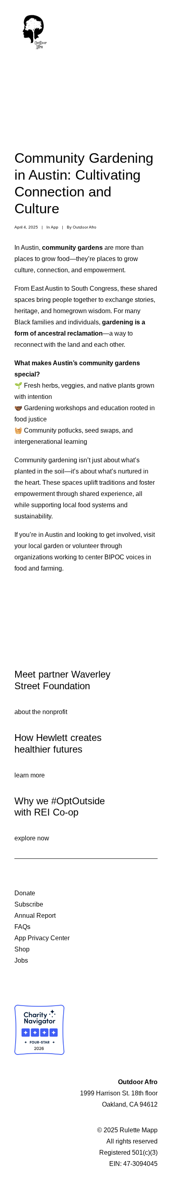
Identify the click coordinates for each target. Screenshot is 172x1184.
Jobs (21, 960)
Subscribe (28, 904)
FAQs (22, 926)
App (54, 227)
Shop (22, 949)
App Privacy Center (42, 938)
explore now (31, 838)
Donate (24, 893)
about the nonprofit (40, 711)
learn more (29, 775)
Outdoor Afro (84, 227)
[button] (153, 31)
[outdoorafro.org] (34, 31)
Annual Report (35, 915)
